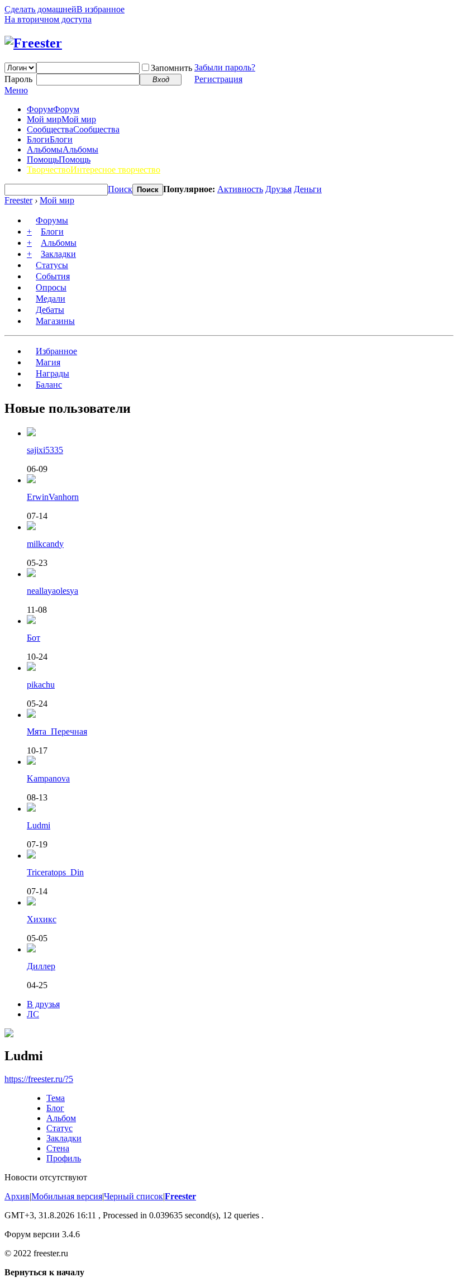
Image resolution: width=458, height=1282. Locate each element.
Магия (48, 362)
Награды (52, 373)
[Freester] (33, 43)
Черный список (133, 1196)
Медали (50, 298)
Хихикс (41, 919)
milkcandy (45, 544)
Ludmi (38, 825)
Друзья (278, 189)
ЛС (33, 1014)
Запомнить (171, 68)
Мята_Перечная (57, 731)
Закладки (58, 254)
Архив (17, 1196)
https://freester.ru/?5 (38, 1079)
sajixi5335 (45, 450)
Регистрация (218, 79)
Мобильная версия (66, 1196)
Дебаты (50, 309)
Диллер (41, 966)
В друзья (43, 1004)
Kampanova (48, 778)
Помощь (58, 159)
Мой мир (61, 119)
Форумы (52, 220)
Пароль (18, 79)
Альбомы (62, 149)
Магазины (55, 321)
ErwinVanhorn (53, 497)
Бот (33, 637)
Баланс (49, 384)
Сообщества (73, 129)
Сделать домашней (40, 9)
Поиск (120, 189)
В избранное (101, 9)
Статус (59, 1128)
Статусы (52, 265)
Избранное (56, 351)
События (53, 276)
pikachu (41, 684)
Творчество (93, 169)
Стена (57, 1148)
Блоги (50, 139)
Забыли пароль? (224, 67)
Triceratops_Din (55, 872)
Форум (53, 109)
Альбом (61, 1118)
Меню (16, 90)
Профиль (63, 1158)
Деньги (308, 189)
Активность (240, 189)
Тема (55, 1098)
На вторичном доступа (48, 19)
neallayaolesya (52, 590)
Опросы (51, 287)
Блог (55, 1108)
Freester (18, 200)
